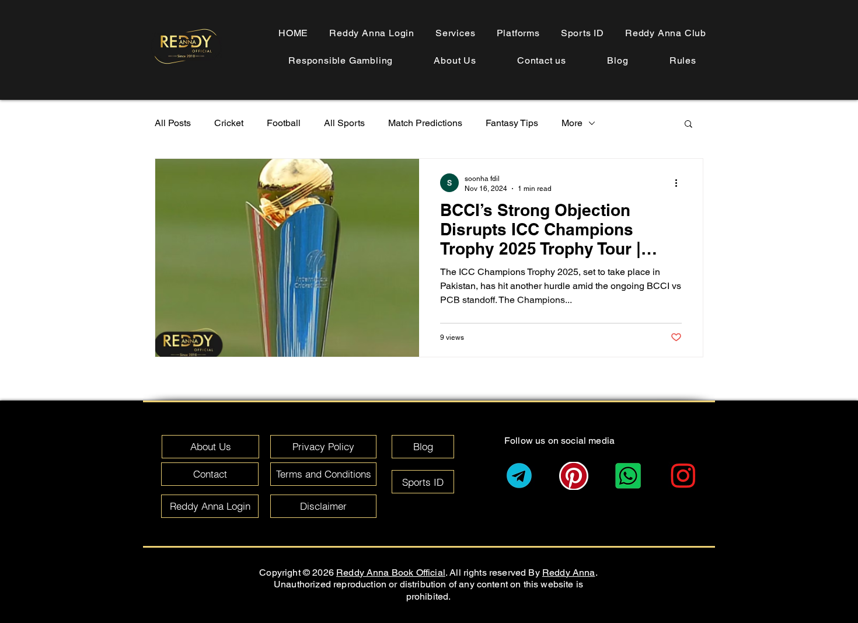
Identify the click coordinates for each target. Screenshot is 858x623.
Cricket (228, 122)
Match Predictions (425, 122)
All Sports (344, 122)
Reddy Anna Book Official (390, 572)
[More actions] (680, 183)
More (572, 122)
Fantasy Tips (512, 122)
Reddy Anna (568, 572)
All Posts (173, 122)
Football (284, 122)
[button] (682, 60)
